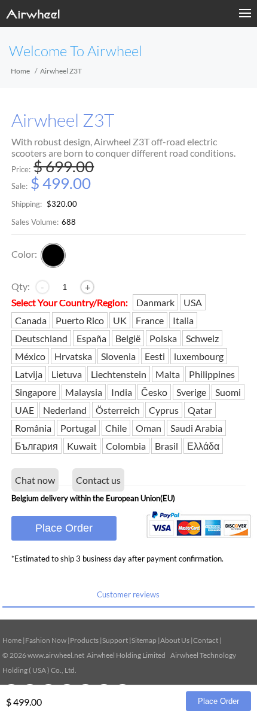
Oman (148, 428)
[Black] (53, 255)
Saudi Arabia (196, 428)
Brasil (166, 445)
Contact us (98, 480)
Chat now (35, 480)
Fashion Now (45, 640)
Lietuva (66, 374)
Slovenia (118, 356)
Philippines (212, 374)
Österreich (118, 410)
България (36, 445)
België (127, 338)
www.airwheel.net (55, 655)
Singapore (35, 392)
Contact (205, 640)
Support (115, 640)
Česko (154, 392)
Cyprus (164, 410)
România (33, 428)
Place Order (64, 528)
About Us (174, 640)
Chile (116, 428)
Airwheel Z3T (63, 120)
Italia (183, 320)
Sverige (191, 392)
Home (20, 70)
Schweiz (202, 338)
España (91, 338)
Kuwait (82, 445)
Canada (31, 320)
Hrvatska (73, 356)
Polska (163, 338)
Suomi (228, 392)
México (30, 356)
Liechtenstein (118, 374)
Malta (167, 374)
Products (84, 640)
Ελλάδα (203, 445)
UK (120, 320)
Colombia (126, 445)
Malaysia (83, 392)
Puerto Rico (80, 320)
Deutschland (41, 338)
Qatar (200, 410)
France (150, 320)
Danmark (155, 302)
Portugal (78, 428)
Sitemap (144, 640)
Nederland (65, 410)
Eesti (155, 356)
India (121, 392)
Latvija (28, 374)
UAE (24, 410)
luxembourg (199, 356)
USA (192, 302)
